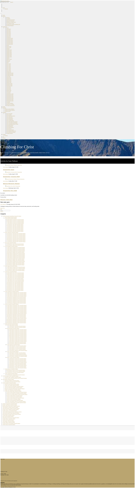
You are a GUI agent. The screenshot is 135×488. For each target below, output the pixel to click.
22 (7, 277)
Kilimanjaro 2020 (10, 93)
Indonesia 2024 (10, 43)
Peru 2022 (9, 66)
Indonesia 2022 (10, 40)
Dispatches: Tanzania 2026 (11, 176)
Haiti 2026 (9, 36)
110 (3, 415)
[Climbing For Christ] (4, 1)
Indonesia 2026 (10, 44)
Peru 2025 (9, 69)
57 (7, 344)
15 (5, 369)
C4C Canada (9, 114)
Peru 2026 (9, 70)
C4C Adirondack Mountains (12, 121)
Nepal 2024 (9, 81)
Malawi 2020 (9, 49)
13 (7, 247)
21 (7, 276)
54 (9, 330)
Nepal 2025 (9, 82)
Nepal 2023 (9, 80)
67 (5, 291)
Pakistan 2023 (9, 84)
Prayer (4, 106)
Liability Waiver (10, 133)
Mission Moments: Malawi (11, 183)
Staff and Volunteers (11, 19)
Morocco (8, 60)
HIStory (2, 462)
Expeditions (5, 26)
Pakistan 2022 (9, 83)
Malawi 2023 (9, 53)
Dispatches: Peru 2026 (10, 190)
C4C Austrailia (9, 113)
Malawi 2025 (9, 55)
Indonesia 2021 (10, 39)
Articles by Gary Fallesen (9, 109)
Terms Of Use (19, 487)
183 (7, 328)
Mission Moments (20, 179)
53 (5, 265)
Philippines (9, 71)
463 (3, 406)
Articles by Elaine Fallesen (10, 110)
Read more (2, 208)
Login (4, 7)
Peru (8, 62)
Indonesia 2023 (10, 41)
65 (7, 219)
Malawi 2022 (9, 52)
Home (4, 15)
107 (3, 216)
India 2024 (9, 89)
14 (7, 293)
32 (7, 305)
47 (5, 323)
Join (3, 136)
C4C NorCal (9, 128)
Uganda (8, 102)
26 (5, 232)
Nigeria (8, 61)
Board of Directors (10, 21)
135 (5, 377)
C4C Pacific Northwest (11, 132)
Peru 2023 (9, 67)
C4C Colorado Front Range (12, 122)
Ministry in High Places (11, 22)
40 (7, 274)
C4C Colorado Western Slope (12, 124)
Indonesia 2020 (10, 38)
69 (7, 220)
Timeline (8, 18)
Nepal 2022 (9, 78)
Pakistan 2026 (9, 85)
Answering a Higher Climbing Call (13, 24)
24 (9, 333)
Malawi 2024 (9, 54)
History (4, 16)
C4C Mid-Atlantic (10, 125)
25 (7, 221)
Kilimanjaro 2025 (10, 99)
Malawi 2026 (9, 56)
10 (7, 248)
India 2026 (9, 91)
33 (7, 254)
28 (9, 335)
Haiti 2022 (9, 31)
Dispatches (20, 172)
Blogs (2, 466)
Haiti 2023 (9, 32)
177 (5, 218)
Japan (8, 45)
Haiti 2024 (9, 33)
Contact (4, 134)
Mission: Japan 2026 (18, 165)
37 (5, 378)
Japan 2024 (9, 46)
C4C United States (10, 120)
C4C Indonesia (9, 117)
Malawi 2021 (9, 51)
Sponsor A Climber (10, 104)
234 (3, 403)
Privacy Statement (25, 487)
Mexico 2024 (9, 59)
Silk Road (8, 76)
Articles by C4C (7, 111)
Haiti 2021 (9, 30)
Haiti (8, 27)
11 (7, 223)
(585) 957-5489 (3, 477)
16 (7, 249)
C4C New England (10, 127)
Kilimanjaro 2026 (10, 100)
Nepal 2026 (9, 90)
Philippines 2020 (10, 74)
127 (5, 304)
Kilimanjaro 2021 (10, 95)
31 (7, 268)
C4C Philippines (10, 119)
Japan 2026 (9, 47)
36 (7, 253)
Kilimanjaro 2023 (10, 97)
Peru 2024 (9, 68)
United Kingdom (10, 103)
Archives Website (10, 25)
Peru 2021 (9, 65)
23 (7, 255)
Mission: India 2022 (6, 199)
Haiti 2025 (9, 34)
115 (5, 271)
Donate (6, 135)
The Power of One (10, 23)
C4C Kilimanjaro (10, 118)
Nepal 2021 (9, 77)
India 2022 (9, 87)
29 (9, 345)
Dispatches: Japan (8, 169)
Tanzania (8, 92)
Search (11, 2)
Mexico (8, 58)
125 (3, 423)
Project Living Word (11, 105)
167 (5, 246)
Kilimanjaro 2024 (10, 98)
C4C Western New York (11, 131)
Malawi (8, 48)
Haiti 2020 (9, 29)
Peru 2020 (9, 63)
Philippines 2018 (10, 73)
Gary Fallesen (5, 167)
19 (7, 313)
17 (7, 275)
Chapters (4, 112)
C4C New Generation (11, 115)
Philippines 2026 (10, 75)
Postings (4, 107)
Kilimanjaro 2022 (10, 96)
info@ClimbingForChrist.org (5, 479)
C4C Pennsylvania (10, 129)
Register (6, 8)
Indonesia (9, 37)
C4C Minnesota (10, 126)
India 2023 (9, 88)
